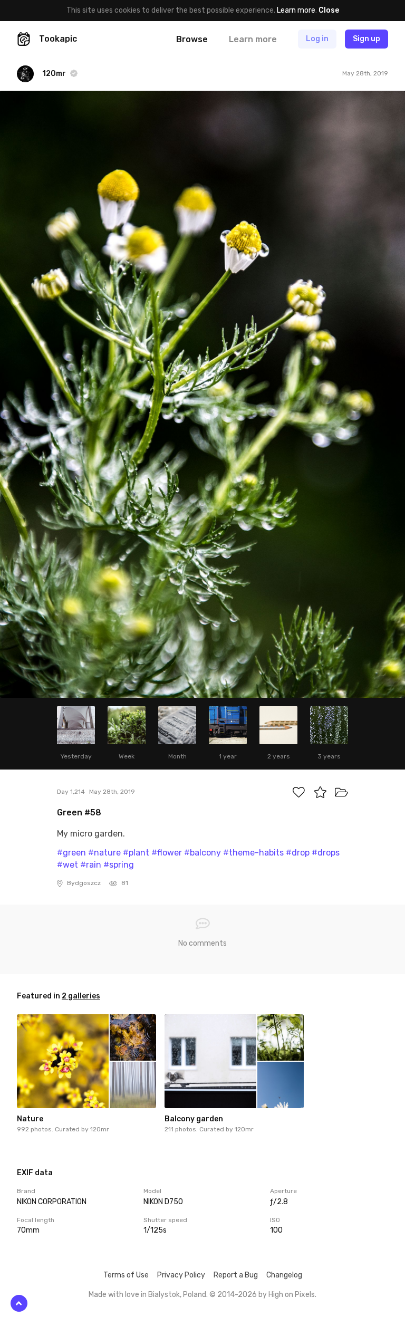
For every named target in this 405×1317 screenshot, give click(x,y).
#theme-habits (253, 853)
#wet (67, 865)
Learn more (296, 10)
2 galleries (81, 996)
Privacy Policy (181, 1275)
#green (71, 853)
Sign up (366, 38)
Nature (30, 1118)
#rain (90, 865)
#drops (326, 853)
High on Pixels (291, 1294)
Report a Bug (236, 1275)
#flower (166, 853)
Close (329, 10)
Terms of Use (126, 1275)
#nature (104, 853)
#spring (118, 865)
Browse (192, 39)
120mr (99, 1129)
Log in (317, 38)
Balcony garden (194, 1118)
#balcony (202, 853)
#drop (298, 853)
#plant (136, 853)
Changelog (284, 1275)
